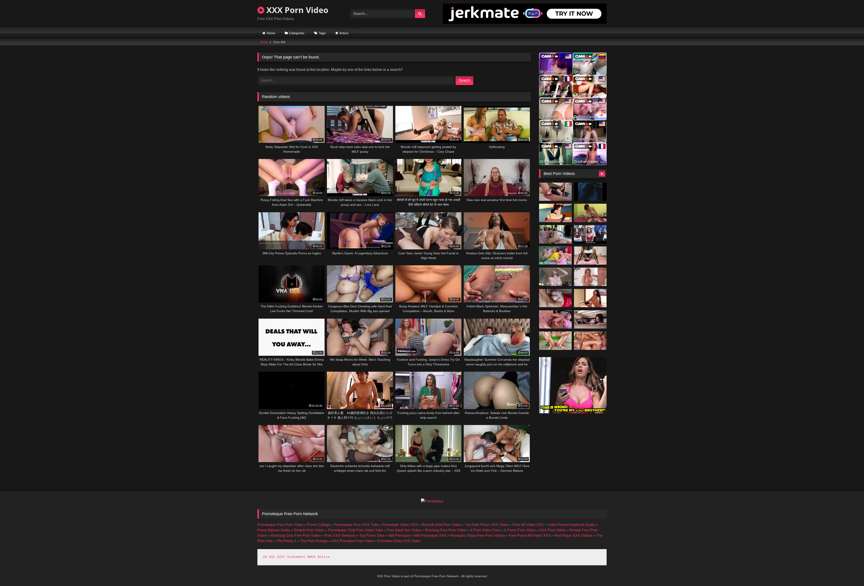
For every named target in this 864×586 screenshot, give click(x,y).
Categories (296, 33)
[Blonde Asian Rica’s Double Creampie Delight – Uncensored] (590, 340)
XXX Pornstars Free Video (352, 541)
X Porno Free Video (520, 530)
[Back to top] (850, 572)
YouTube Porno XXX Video (487, 525)
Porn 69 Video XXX (528, 525)
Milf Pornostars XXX (430, 535)
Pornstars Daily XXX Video (399, 541)
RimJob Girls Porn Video (441, 525)
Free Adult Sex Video (404, 530)
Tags (322, 33)
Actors (343, 33)
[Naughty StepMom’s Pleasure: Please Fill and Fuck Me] (555, 255)
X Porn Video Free (485, 530)
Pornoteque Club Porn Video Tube (355, 530)
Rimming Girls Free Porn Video (296, 535)
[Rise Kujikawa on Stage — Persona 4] (555, 213)
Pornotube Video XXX (400, 525)
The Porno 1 (286, 541)
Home (271, 33)
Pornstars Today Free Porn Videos (477, 535)
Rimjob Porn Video (309, 530)
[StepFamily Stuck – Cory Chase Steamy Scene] (590, 319)
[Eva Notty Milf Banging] (590, 277)
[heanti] (590, 192)
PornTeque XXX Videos (573, 535)
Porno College (318, 525)
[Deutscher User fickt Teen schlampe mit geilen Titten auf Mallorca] (555, 192)
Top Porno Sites (372, 535)
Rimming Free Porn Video (445, 530)
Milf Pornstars (399, 535)
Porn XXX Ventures (340, 535)
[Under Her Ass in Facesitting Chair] (590, 255)
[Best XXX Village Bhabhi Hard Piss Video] (555, 340)
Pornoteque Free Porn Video (280, 525)
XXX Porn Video (296, 10)
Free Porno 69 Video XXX (530, 535)
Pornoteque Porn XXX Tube (356, 525)
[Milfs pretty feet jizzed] (555, 319)
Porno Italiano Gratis (273, 530)
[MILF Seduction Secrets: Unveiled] (555, 234)
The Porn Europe (314, 541)
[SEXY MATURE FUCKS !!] (590, 213)
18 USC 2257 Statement (284, 557)
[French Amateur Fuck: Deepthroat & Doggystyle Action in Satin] (555, 298)
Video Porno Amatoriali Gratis (571, 525)
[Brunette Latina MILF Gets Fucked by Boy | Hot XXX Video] (590, 298)
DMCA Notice (318, 557)
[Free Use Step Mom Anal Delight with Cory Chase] (555, 277)
